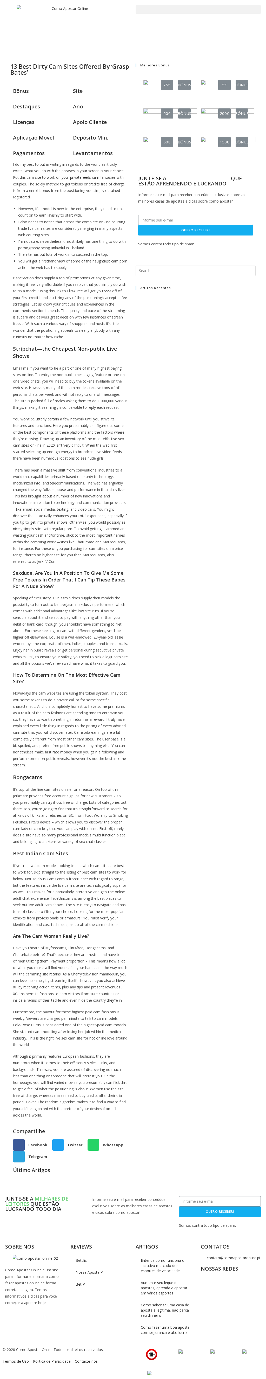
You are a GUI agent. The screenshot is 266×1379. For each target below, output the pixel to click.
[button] (198, 9)
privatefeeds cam (84, 177)
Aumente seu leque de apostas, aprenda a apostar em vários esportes (164, 1287)
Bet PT (81, 1284)
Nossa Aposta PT (90, 1272)
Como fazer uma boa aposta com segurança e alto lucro (165, 1330)
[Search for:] (196, 270)
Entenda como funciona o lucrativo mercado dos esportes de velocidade (162, 1265)
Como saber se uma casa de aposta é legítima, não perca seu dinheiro (165, 1310)
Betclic (81, 1260)
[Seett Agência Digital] (148, 1373)
